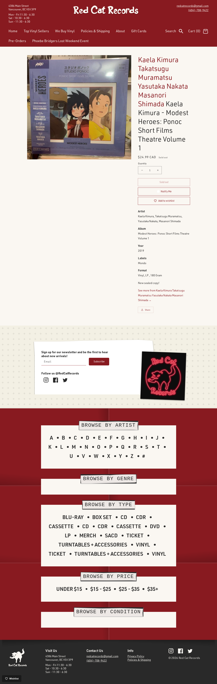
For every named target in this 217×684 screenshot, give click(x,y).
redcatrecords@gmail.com (193, 5)
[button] (176, 32)
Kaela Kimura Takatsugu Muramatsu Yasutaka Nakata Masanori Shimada (163, 81)
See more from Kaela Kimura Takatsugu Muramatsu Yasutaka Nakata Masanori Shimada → (161, 295)
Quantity (142, 163)
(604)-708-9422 (198, 10)
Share (147, 310)
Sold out (164, 182)
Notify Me (166, 191)
